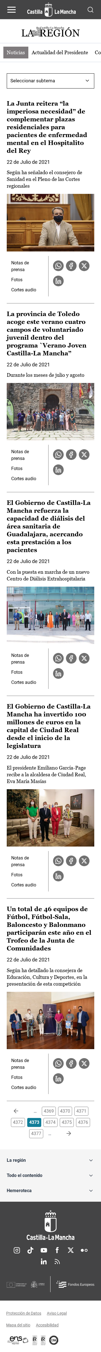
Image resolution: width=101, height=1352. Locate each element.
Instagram (17, 1250)
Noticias (16, 52)
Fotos (16, 279)
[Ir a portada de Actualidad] (50, 32)
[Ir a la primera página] (20, 1111)
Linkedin (43, 1261)
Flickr (84, 1250)
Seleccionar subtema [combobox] (32, 80)
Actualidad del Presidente (60, 52)
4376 (83, 1122)
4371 (81, 1111)
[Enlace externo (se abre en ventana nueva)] (43, 1340)
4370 (65, 1111)
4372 (18, 1122)
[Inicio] (50, 1225)
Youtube (43, 1250)
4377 (36, 1133)
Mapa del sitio (18, 1325)
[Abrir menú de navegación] (11, 10)
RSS (57, 1261)
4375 (67, 1122)
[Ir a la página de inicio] (51, 9)
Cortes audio (23, 289)
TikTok (30, 1250)
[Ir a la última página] (64, 1133)
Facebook (57, 1250)
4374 (50, 1122)
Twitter (70, 1250)
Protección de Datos (23, 1313)
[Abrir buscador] (90, 9)
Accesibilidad (47, 1325)
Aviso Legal (57, 1313)
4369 (49, 1111)
